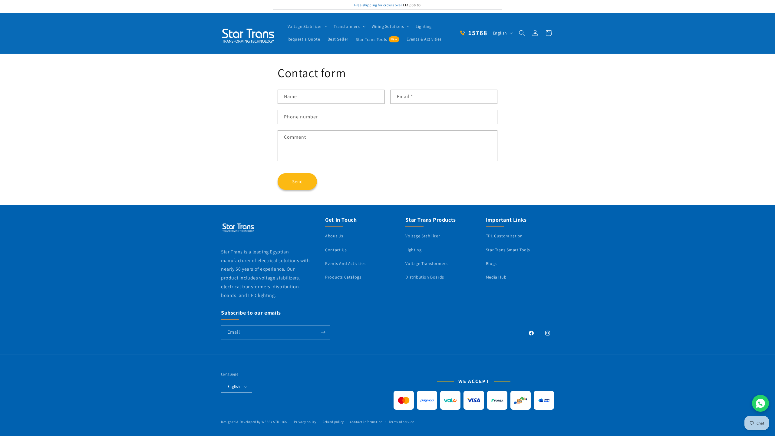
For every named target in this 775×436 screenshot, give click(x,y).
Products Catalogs (343, 277)
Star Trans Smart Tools (508, 250)
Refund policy (333, 422)
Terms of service (401, 422)
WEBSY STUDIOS (275, 422)
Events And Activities (345, 263)
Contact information (366, 422)
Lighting (413, 250)
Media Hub (496, 277)
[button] (307, 26)
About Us (334, 236)
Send (297, 181)
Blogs (491, 263)
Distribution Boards (424, 277)
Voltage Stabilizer (422, 236)
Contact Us (336, 250)
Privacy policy (305, 422)
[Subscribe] (323, 332)
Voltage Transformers (426, 263)
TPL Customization (504, 236)
